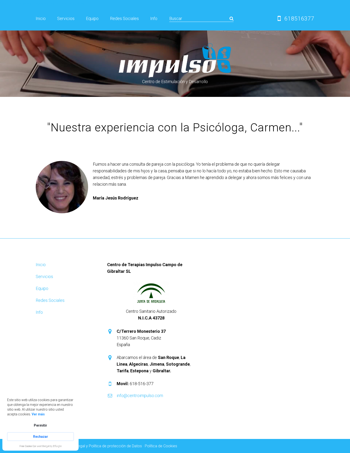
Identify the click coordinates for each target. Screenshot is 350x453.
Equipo (92, 18)
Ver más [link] (38, 414)
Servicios (66, 18)
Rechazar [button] (40, 436)
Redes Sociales (124, 18)
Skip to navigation (16, 3)
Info (153, 18)
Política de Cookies (161, 446)
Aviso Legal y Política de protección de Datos (104, 446)
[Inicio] (175, 45)
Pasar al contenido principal (58, 3)
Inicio (41, 18)
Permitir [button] (40, 425)
